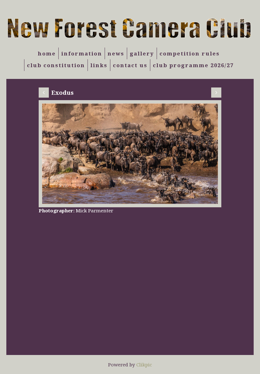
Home (47, 53)
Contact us (130, 65)
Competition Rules (189, 53)
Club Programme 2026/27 (193, 65)
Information (81, 53)
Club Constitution (56, 65)
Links (98, 65)
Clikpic (144, 364)
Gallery (142, 53)
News (115, 53)
